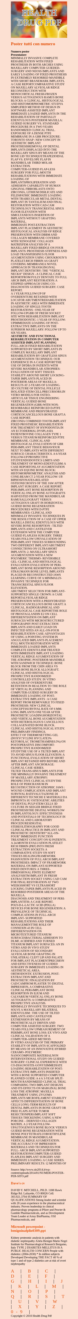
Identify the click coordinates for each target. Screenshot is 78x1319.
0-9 (18, 1311)
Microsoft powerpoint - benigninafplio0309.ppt (28, 1229)
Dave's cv (18, 1183)
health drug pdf (33, 17)
